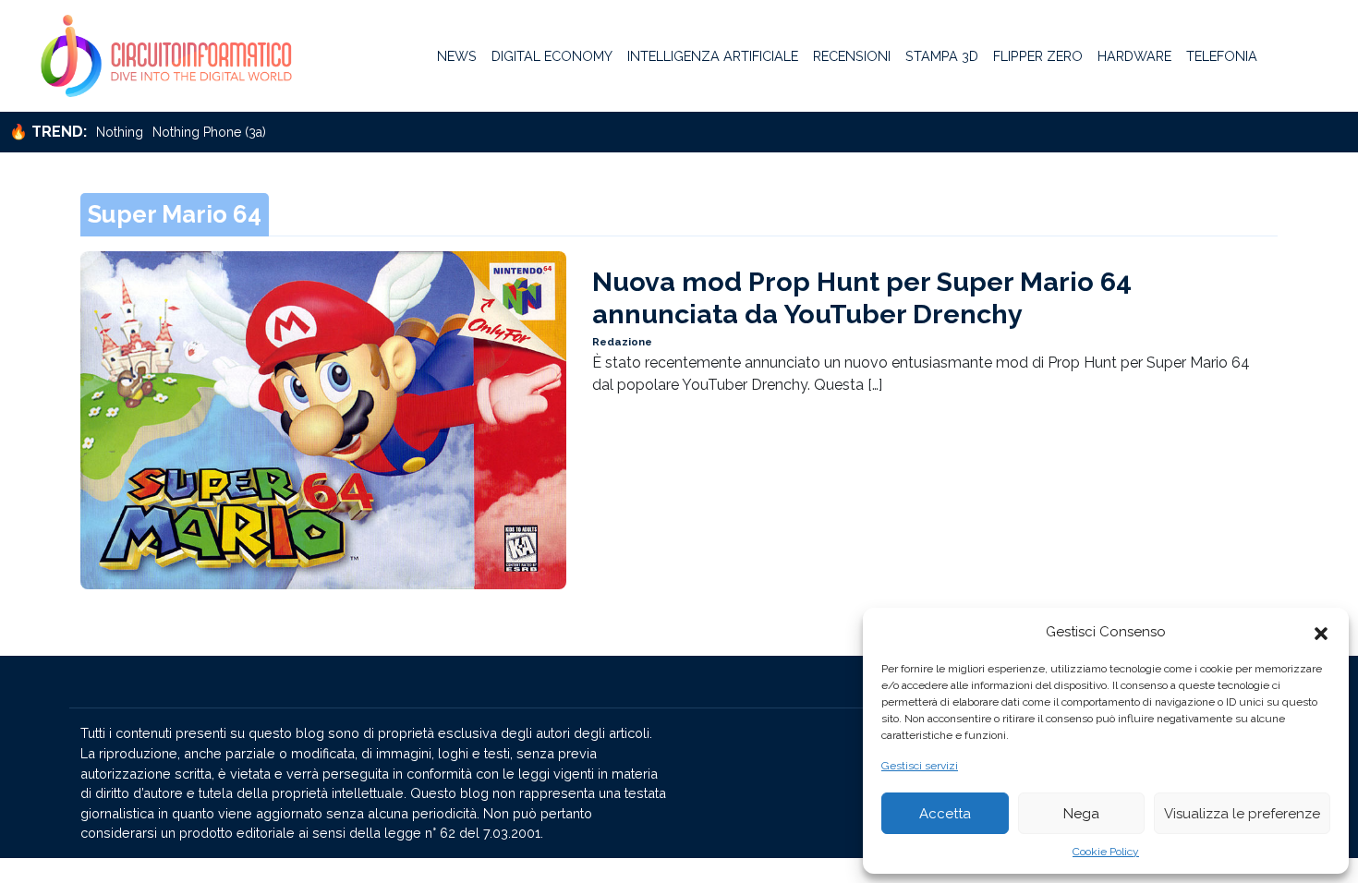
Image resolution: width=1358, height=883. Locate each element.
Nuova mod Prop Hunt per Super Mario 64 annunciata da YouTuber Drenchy (862, 298)
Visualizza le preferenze (1242, 813)
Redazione (622, 341)
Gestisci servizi (919, 765)
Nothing (119, 132)
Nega (1081, 813)
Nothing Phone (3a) (209, 132)
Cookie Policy (1106, 851)
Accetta (945, 813)
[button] (1321, 632)
